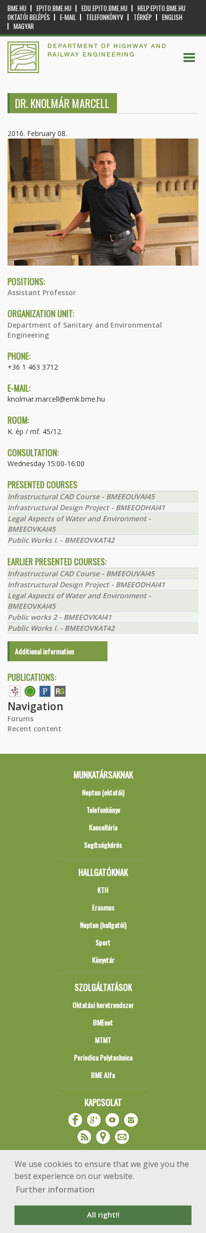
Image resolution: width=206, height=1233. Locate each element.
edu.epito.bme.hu (105, 8)
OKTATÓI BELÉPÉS (29, 17)
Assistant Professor (42, 292)
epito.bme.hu (54, 8)
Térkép (143, 17)
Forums (21, 718)
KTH (103, 889)
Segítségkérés (103, 844)
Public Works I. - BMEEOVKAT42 (61, 540)
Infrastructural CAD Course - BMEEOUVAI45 (81, 496)
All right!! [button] (103, 1214)
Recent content (35, 728)
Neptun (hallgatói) (103, 924)
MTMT (103, 1039)
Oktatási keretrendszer (103, 1004)
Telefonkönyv (105, 17)
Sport (103, 942)
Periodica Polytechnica (103, 1057)
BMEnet (103, 1022)
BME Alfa (103, 1074)
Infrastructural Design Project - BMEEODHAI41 (86, 507)
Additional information (44, 651)
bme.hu (17, 8)
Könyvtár (103, 959)
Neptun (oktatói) (103, 792)
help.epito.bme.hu (162, 8)
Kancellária (103, 827)
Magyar (24, 26)
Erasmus (103, 907)
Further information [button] (55, 1189)
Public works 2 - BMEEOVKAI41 (60, 617)
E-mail (68, 17)
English (172, 17)
